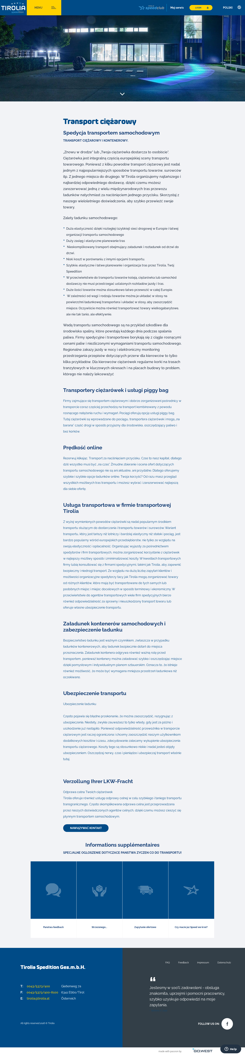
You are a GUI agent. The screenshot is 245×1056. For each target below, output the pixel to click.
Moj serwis (177, 7)
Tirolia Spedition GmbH (13, 8)
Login (198, 8)
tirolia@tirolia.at (35, 998)
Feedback (183, 962)
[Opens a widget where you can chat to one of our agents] (230, 1049)
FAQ (167, 962)
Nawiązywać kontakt (86, 828)
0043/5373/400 (35, 986)
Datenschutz (224, 962)
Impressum (203, 962)
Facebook (226, 1023)
